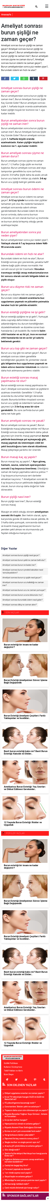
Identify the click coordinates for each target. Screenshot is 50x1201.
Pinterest (43, 78)
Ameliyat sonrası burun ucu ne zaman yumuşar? (23, 590)
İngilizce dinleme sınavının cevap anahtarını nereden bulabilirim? (24, 1160)
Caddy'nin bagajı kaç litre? (16, 1165)
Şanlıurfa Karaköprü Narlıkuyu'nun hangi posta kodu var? (26, 1154)
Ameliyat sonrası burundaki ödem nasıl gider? (22, 600)
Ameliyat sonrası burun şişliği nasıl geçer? (21, 555)
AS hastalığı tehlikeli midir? (17, 1184)
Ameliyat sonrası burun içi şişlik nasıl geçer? (21, 577)
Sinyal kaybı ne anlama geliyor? (19, 1176)
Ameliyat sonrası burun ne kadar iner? (19, 565)
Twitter (15, 78)
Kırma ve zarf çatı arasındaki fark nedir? (23, 1131)
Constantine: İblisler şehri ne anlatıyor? (23, 1107)
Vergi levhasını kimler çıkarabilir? (19, 1135)
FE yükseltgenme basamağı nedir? (20, 1103)
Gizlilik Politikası (11, 1063)
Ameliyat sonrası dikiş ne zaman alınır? (19, 605)
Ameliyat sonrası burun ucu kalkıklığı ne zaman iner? (23, 583)
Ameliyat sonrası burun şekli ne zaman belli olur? (23, 560)
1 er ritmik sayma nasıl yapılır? (18, 1173)
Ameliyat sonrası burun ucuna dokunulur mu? (22, 595)
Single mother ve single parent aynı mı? (22, 1142)
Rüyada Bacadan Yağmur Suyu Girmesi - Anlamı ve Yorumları (26, 1115)
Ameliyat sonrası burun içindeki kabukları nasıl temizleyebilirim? (22, 571)
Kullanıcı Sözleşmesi (13, 1067)
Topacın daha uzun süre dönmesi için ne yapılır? (26, 1110)
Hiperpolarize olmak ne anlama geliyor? (22, 1124)
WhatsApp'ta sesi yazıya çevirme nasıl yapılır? (25, 1180)
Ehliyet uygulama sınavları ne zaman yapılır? (25, 1093)
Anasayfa (6, 14)
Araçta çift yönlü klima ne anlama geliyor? (23, 1146)
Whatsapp (24, 78)
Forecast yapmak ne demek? (18, 1169)
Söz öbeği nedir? (12, 1150)
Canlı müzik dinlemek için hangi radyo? (22, 1188)
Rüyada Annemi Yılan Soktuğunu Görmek (23, 1127)
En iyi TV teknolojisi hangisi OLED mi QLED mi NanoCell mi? (24, 1098)
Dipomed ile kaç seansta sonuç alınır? (22, 1138)
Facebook (5, 78)
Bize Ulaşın (9, 1074)
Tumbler (34, 78)
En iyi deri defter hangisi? (16, 1120)
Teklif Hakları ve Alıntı (13, 1071)
